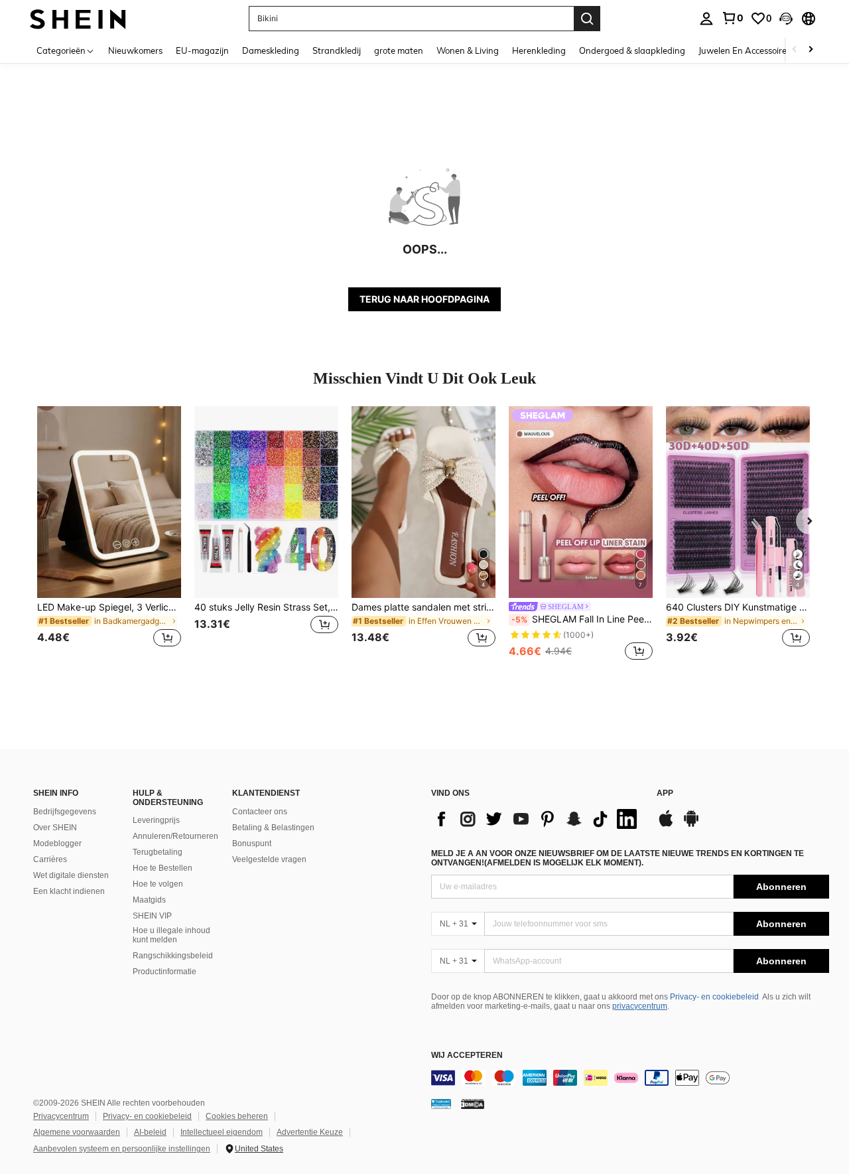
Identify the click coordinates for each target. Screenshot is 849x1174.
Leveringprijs (156, 820)
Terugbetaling (157, 852)
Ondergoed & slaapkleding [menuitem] (632, 50)
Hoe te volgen (158, 884)
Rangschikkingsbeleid (173, 955)
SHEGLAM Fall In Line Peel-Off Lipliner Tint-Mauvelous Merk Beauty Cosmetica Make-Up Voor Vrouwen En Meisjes (582, 619)
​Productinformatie (164, 971)
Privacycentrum (61, 1116)
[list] (537, 819)
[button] (786, 19)
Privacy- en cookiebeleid (714, 996)
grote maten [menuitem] (398, 50)
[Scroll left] (794, 50)
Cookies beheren (237, 1116)
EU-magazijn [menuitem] (202, 50)
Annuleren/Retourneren (175, 836)
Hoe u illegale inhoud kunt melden (171, 935)
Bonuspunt (251, 843)
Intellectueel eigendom (221, 1132)
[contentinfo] (630, 1078)
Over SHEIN (55, 827)
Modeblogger (57, 843)
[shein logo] (78, 18)
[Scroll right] (810, 50)
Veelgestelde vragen (269, 859)
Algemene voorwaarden (76, 1132)
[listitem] (109, 534)
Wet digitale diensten (71, 875)
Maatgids (149, 900)
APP (665, 793)
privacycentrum (639, 1006)
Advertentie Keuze (310, 1132)
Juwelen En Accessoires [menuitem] (744, 50)
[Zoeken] (587, 18)
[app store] (666, 825)
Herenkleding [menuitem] (539, 50)
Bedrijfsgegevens (64, 811)
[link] (732, 18)
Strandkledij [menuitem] (336, 50)
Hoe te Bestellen (162, 868)
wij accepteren (467, 1055)
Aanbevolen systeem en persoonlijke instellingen (121, 1148)
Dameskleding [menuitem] (270, 50)
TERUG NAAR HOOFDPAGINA (424, 299)
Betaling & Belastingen (273, 827)
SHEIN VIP (152, 915)
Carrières (50, 859)
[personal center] (706, 19)
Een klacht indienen (69, 891)
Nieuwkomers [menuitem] (135, 50)
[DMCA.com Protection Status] (472, 1103)
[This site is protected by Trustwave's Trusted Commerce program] (441, 1103)
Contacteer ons (259, 811)
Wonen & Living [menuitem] (467, 50)
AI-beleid (150, 1132)
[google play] (691, 825)
